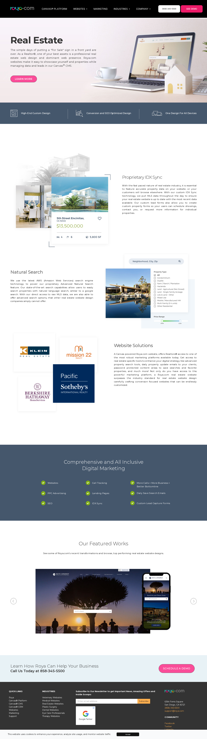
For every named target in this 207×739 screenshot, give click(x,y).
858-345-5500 (52, 595)
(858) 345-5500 (172, 632)
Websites (13, 634)
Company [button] (142, 8)
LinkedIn (169, 653)
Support (13, 640)
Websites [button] (79, 8)
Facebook (170, 647)
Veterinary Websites (52, 621)
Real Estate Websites (52, 628)
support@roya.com (174, 635)
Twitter (168, 650)
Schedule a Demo (176, 592)
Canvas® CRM (16, 631)
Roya (11, 621)
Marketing (101, 8)
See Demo (191, 8)
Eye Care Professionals (53, 637)
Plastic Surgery (49, 631)
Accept (127, 734)
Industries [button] (121, 8)
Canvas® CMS (16, 628)
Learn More (24, 79)
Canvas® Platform (54, 8)
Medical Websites (51, 624)
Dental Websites (50, 634)
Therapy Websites (51, 640)
